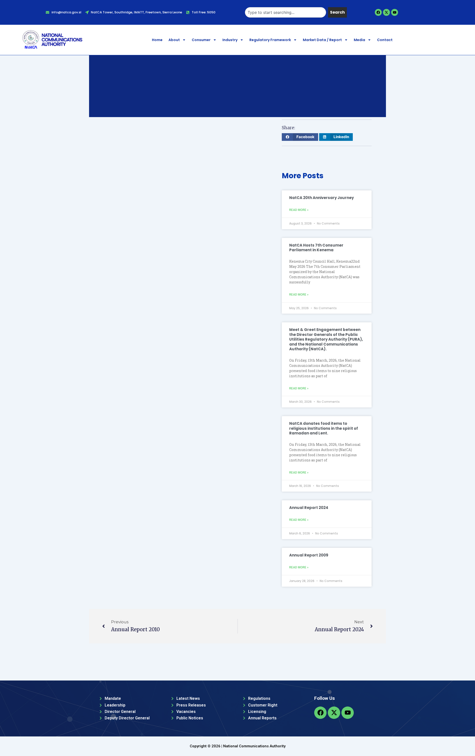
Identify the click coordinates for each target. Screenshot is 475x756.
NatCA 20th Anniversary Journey (321, 197)
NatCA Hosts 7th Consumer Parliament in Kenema (316, 248)
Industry (230, 39)
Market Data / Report (322, 39)
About (174, 39)
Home (157, 39)
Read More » (299, 210)
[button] (300, 137)
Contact (385, 39)
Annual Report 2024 (308, 507)
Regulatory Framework (270, 39)
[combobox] (285, 12)
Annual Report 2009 (308, 555)
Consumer (201, 39)
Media (359, 39)
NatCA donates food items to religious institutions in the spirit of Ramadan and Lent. (323, 428)
